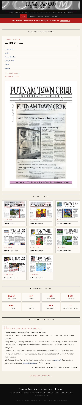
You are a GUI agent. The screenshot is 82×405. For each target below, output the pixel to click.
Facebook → (65, 21)
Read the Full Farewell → (41, 376)
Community (50, 307)
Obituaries (51, 297)
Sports (31, 297)
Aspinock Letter (10, 57)
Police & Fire (70, 297)
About (47, 16)
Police (7, 64)
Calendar (11, 307)
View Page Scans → (13, 76)
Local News (11, 297)
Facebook (57, 360)
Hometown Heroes (70, 307)
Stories (7, 68)
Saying (7, 53)
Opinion (31, 307)
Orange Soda (9, 61)
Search (40, 16)
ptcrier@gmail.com (30, 363)
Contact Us (56, 16)
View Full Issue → (12, 73)
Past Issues (31, 16)
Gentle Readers (10, 49)
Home (23, 16)
